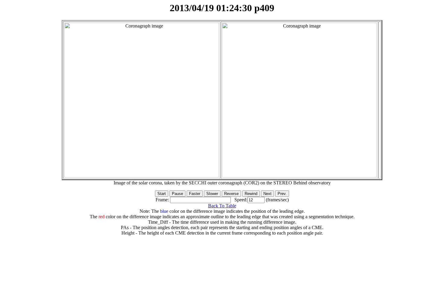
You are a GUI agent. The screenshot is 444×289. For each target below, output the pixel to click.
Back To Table (222, 205)
